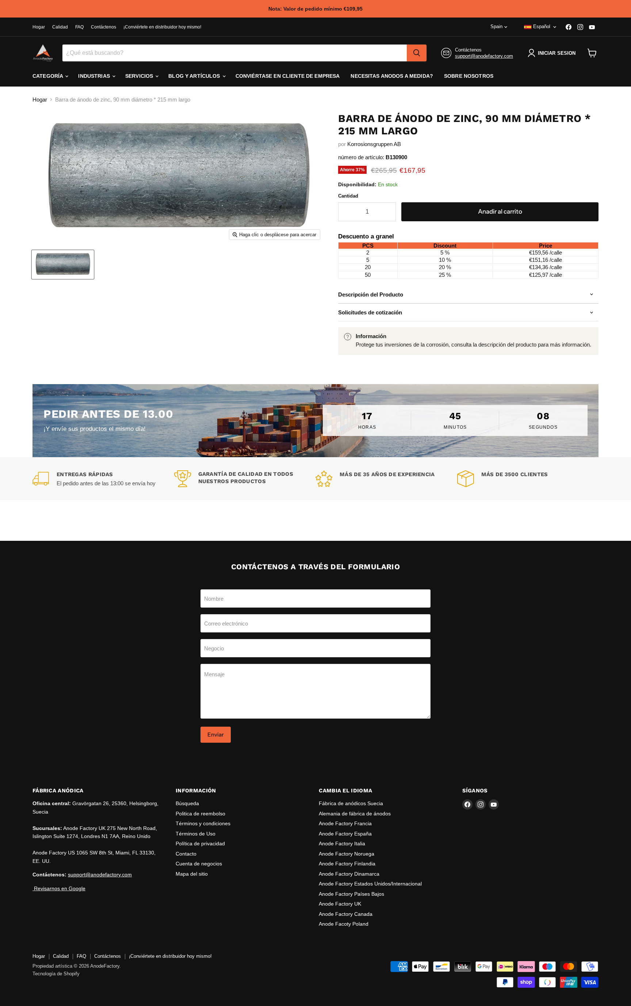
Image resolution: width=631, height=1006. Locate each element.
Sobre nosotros (468, 76)
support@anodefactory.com (484, 56)
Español (541, 26)
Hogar (38, 27)
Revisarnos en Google (58, 888)
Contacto (186, 854)
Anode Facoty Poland (343, 924)
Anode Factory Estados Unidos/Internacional (370, 884)
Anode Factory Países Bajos (351, 894)
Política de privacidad (200, 843)
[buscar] (417, 53)
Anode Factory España (345, 834)
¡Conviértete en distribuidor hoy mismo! (162, 27)
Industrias (94, 76)
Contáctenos (103, 27)
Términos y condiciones (203, 823)
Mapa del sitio (192, 874)
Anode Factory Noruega (346, 854)
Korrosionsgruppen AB (374, 144)
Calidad (60, 27)
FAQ (79, 27)
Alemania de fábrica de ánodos (355, 813)
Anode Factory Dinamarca (349, 874)
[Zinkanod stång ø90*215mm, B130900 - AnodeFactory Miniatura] (63, 264)
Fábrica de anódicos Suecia (351, 803)
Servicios (139, 76)
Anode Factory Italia (342, 843)
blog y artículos (194, 76)
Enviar (215, 734)
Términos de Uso (195, 834)
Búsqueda (187, 803)
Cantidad (348, 196)
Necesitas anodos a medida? (392, 76)
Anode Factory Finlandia (347, 864)
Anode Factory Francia (345, 823)
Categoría (48, 76)
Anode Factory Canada (345, 914)
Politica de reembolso (200, 813)
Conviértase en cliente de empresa (288, 76)
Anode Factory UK (340, 904)
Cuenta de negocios (199, 864)
